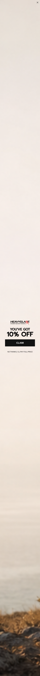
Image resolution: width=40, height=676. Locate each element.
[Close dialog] (37, 2)
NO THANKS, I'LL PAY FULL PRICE (20, 352)
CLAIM (20, 343)
